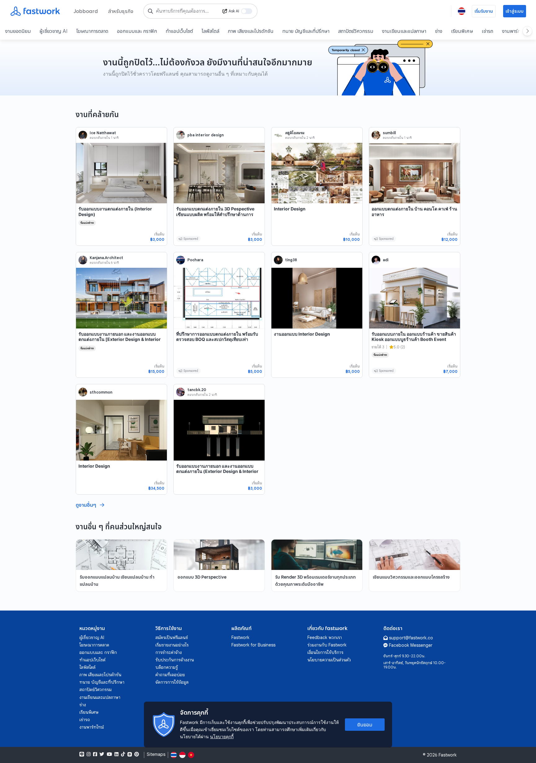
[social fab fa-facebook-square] (95, 754)
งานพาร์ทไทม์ (515, 31)
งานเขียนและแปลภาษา (404, 31)
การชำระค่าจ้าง (168, 652)
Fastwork (240, 637)
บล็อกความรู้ (166, 667)
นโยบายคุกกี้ (222, 736)
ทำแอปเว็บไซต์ (179, 31)
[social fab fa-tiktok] (123, 754)
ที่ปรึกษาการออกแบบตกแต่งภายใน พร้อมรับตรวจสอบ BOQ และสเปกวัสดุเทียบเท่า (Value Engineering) (217, 339)
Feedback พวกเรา (324, 637)
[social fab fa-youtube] (109, 754)
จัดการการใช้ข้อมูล (172, 682)
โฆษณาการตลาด (92, 31)
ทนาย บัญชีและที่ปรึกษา (305, 31)
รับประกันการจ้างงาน (174, 659)
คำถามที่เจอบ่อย (170, 674)
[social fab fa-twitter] (102, 754)
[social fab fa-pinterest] (136, 754)
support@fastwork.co (411, 637)
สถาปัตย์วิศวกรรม (355, 31)
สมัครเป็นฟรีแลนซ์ (171, 637)
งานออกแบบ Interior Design (302, 334)
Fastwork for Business (253, 644)
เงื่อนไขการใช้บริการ (325, 652)
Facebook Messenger (410, 645)
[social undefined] (129, 754)
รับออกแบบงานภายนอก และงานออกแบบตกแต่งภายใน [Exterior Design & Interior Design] (119, 339)
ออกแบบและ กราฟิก (137, 31)
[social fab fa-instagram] (89, 754)
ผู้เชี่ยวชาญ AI (53, 31)
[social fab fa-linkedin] (116, 754)
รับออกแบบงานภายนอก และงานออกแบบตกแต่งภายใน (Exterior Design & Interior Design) (217, 471)
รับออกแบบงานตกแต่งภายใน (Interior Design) (115, 211)
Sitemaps (156, 754)
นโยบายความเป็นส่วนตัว (329, 659)
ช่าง (438, 31)
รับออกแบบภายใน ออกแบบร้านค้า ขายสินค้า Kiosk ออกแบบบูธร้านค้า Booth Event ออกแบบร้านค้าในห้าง (414, 339)
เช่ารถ (487, 31)
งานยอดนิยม (18, 31)
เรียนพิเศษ (462, 31)
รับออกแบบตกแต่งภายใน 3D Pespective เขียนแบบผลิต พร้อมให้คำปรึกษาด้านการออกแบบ (215, 214)
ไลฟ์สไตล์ (210, 31)
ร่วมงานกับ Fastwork (326, 644)
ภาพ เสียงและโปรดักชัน (251, 31)
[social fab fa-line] (81, 754)
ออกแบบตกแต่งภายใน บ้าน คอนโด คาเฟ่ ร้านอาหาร (414, 211)
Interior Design (290, 208)
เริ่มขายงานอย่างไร (172, 644)
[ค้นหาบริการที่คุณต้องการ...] (150, 11)
